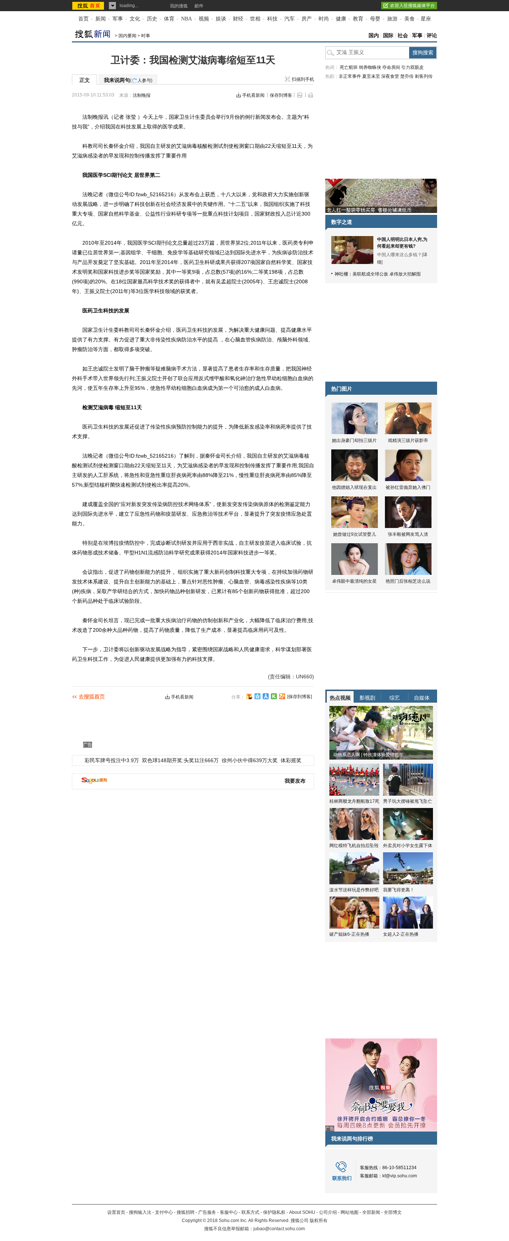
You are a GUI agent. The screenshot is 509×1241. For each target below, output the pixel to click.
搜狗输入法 (140, 1212)
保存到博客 (281, 95)
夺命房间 (391, 67)
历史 (152, 19)
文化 (135, 19)
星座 (426, 19)
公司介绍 (328, 1212)
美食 (409, 19)
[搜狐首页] (88, 5)
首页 (83, 19)
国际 (388, 35)
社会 (403, 35)
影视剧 (367, 698)
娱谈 (221, 19)
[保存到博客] (299, 696)
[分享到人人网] (266, 696)
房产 (306, 19)
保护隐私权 (274, 1212)
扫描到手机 (303, 79)
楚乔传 (407, 76)
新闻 (100, 19)
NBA (186, 19)
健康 (341, 19)
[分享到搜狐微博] (249, 696)
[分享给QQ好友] (257, 696)
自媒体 (422, 698)
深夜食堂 (390, 76)
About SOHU (302, 1212)
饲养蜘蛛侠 (370, 67)
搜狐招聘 (186, 1212)
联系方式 (250, 1212)
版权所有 (319, 1220)
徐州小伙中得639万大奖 (250, 760)
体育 (169, 19)
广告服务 (207, 1212)
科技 (272, 19)
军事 (118, 19)
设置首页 (116, 1212)
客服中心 (229, 1212)
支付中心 (164, 1212)
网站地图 (349, 1212)
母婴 (375, 19)
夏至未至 (371, 76)
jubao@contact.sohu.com (279, 1228)
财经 (238, 19)
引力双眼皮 (412, 67)
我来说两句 (128, 80)
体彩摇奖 (291, 760)
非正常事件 (350, 76)
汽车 (289, 19)
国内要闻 (127, 35)
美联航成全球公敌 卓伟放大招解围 (386, 274)
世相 (255, 19)
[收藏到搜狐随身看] (274, 696)
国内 (374, 35)
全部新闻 (371, 1212)
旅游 (392, 19)
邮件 (199, 6)
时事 (145, 35)
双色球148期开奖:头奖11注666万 (180, 760)
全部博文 (393, 1212)
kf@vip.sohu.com (399, 1175)
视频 (204, 19)
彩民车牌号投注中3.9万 (112, 760)
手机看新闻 (253, 95)
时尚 (324, 19)
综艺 (394, 698)
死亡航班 (349, 67)
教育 (358, 19)
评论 (432, 35)
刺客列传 (424, 76)
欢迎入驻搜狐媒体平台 (412, 5)
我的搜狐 (179, 6)
